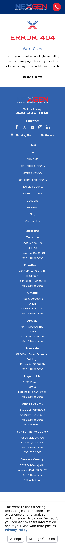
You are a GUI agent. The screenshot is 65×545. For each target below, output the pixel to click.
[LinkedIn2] (48, 127)
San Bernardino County (32, 180)
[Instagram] (40, 127)
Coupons (32, 200)
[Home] (31, 7)
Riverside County (32, 186)
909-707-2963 (32, 452)
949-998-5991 (32, 424)
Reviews (32, 207)
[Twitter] (25, 127)
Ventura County (32, 193)
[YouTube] (32, 127)
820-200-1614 (32, 113)
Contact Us (32, 221)
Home (32, 152)
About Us (32, 159)
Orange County (32, 173)
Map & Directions (32, 258)
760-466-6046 (32, 480)
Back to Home (32, 77)
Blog (32, 214)
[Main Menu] (7, 7)
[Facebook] (17, 127)
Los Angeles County (32, 166)
